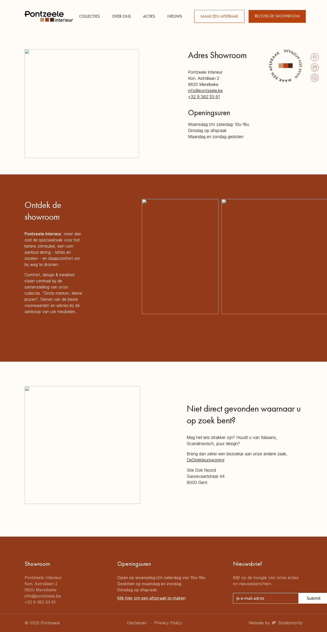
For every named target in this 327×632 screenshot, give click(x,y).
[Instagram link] (315, 78)
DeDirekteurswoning (205, 459)
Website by (275, 622)
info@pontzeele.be (205, 90)
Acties (149, 16)
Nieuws (174, 16)
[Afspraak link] (315, 67)
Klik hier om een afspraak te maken (151, 598)
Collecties (89, 16)
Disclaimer (137, 622)
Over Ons (121, 16)
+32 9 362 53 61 (204, 96)
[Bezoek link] (315, 57)
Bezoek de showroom (277, 16)
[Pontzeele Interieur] (49, 16)
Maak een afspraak (219, 16)
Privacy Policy (168, 622)
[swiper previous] (121, 333)
